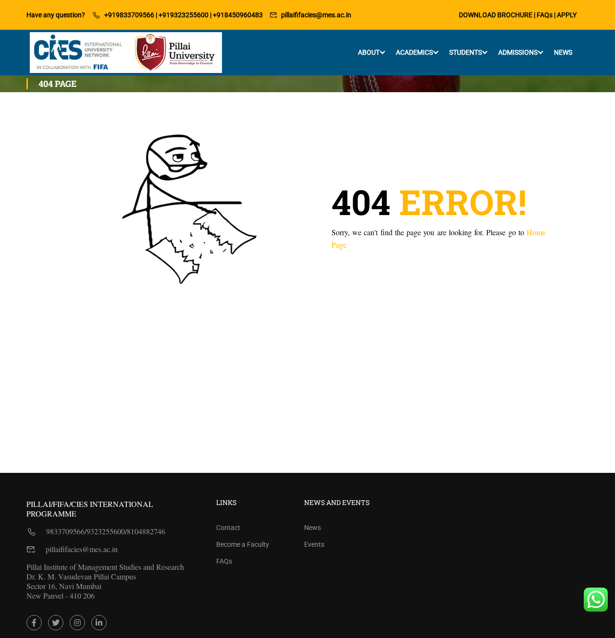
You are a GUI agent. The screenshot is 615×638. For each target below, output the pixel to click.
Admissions (518, 52)
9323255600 (105, 531)
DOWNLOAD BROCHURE (495, 15)
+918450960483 (238, 15)
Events (314, 544)
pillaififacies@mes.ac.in (316, 15)
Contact (228, 527)
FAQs (545, 15)
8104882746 (146, 531)
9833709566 (65, 531)
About (369, 52)
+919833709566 (129, 15)
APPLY (567, 15)
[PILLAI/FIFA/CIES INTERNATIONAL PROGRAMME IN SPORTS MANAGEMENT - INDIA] (126, 52)
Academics (414, 52)
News (563, 52)
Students (465, 52)
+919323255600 (184, 15)
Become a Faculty (242, 544)
